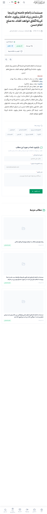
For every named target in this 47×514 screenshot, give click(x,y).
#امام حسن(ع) (29, 135)
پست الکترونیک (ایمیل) (36, 164)
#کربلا (39, 135)
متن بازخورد (39, 172)
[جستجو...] (24, 2)
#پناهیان (12, 130)
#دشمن (19, 135)
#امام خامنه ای (22, 130)
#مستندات (9, 135)
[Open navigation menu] (4, 2)
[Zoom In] (10, 59)
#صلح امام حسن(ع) (36, 130)
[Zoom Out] (6, 59)
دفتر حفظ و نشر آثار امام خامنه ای (28, 86)
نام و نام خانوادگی (38, 155)
